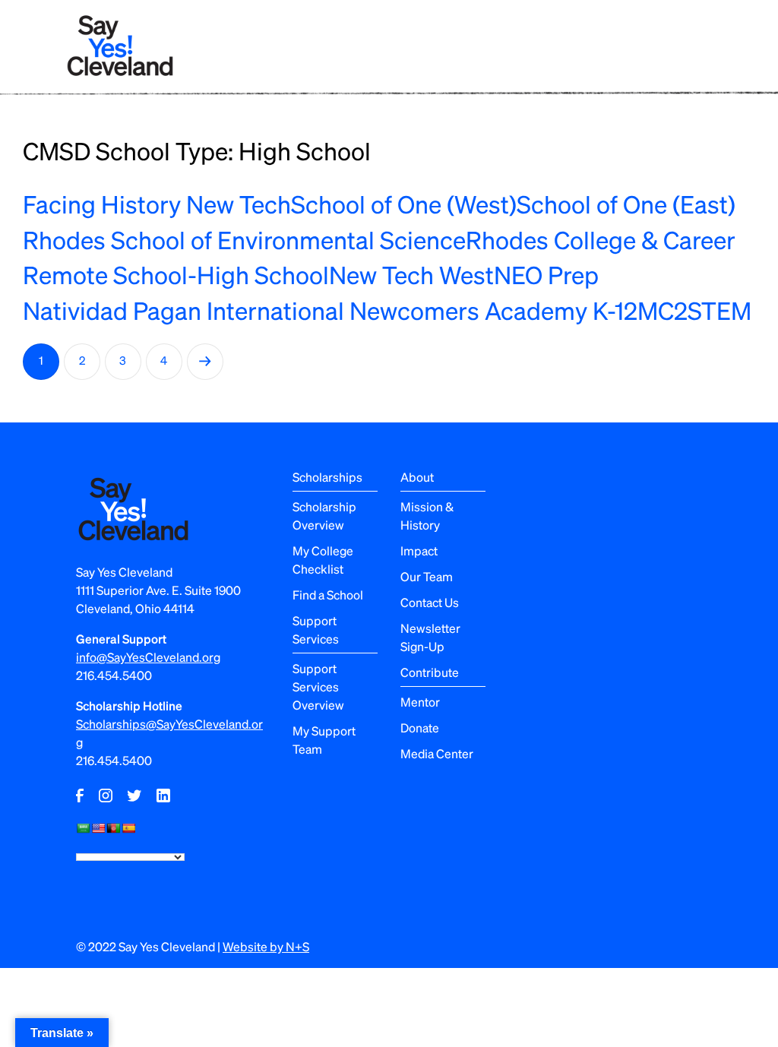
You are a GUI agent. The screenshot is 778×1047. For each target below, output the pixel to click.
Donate (419, 727)
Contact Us (429, 602)
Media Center (436, 753)
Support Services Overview (318, 686)
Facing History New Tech (157, 203)
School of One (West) (404, 203)
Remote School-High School (176, 274)
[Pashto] (113, 828)
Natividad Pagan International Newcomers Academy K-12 (330, 310)
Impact (419, 550)
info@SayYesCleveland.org (148, 657)
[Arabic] (83, 828)
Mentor (420, 702)
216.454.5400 (114, 675)
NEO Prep (546, 274)
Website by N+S (266, 946)
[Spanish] (128, 828)
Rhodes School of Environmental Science (244, 239)
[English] (98, 828)
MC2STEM (694, 310)
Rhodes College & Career (600, 239)
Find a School (328, 595)
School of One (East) (626, 203)
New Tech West (411, 274)
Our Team (426, 576)
